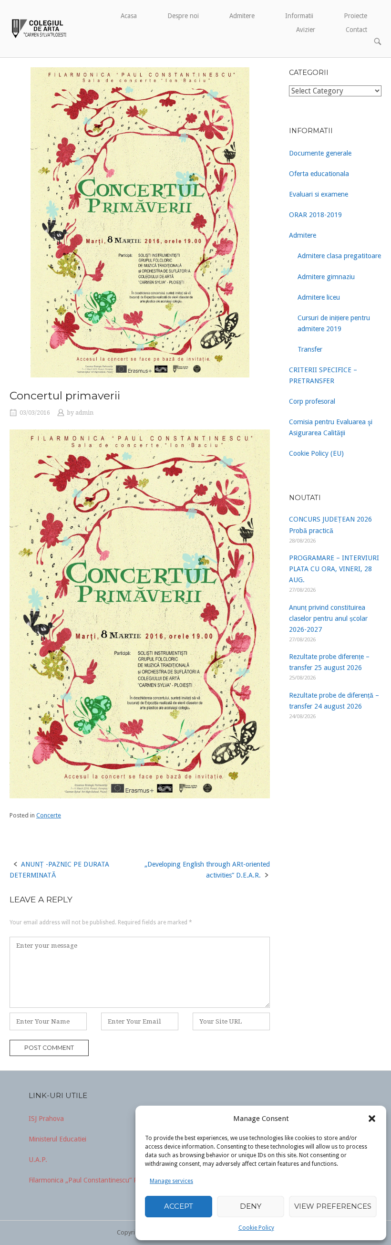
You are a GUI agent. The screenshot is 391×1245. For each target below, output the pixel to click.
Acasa (129, 16)
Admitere (242, 16)
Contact (356, 29)
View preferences (332, 1206)
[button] (372, 1118)
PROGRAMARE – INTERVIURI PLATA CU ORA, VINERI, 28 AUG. (334, 569)
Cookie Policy (256, 1227)
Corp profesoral (312, 401)
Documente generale (320, 153)
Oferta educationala (319, 174)
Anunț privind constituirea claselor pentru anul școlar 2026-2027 (328, 618)
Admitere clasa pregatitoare (339, 256)
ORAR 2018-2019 (315, 215)
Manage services (171, 1181)
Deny (250, 1206)
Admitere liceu (319, 297)
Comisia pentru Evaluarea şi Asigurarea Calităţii (330, 427)
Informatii (299, 16)
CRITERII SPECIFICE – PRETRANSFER (323, 375)
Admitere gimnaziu (326, 277)
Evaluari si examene (318, 194)
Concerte (48, 815)
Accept (178, 1206)
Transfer (310, 349)
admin (84, 412)
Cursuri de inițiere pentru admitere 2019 (334, 323)
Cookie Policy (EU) (316, 453)
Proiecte (355, 16)
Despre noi (183, 16)
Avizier (305, 29)
